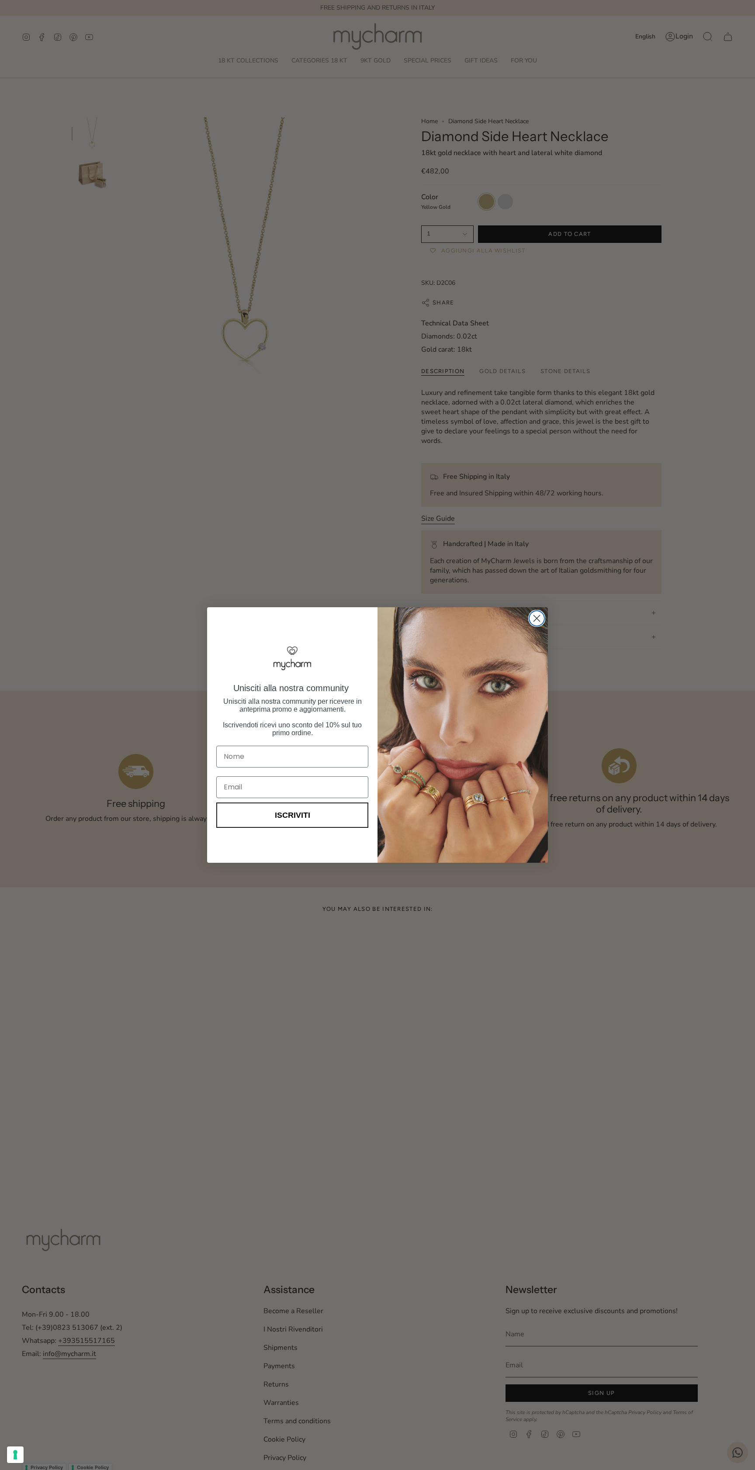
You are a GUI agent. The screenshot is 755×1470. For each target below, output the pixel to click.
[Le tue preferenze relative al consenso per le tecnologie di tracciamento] (15, 1454)
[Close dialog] (536, 618)
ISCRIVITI (292, 815)
